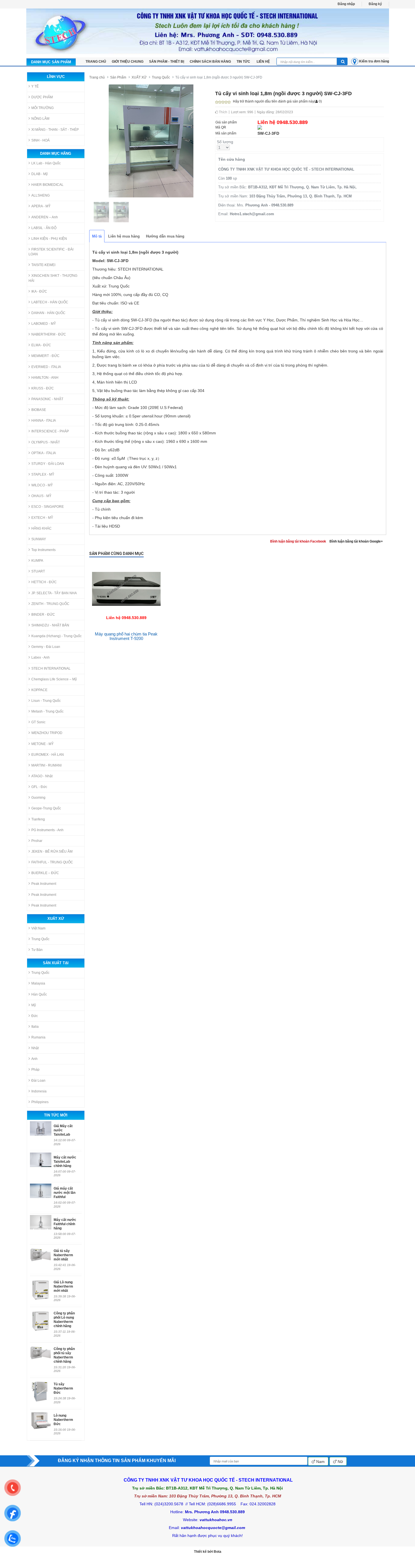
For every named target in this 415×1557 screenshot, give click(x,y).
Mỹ (33, 1005)
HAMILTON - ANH (44, 378)
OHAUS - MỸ (41, 496)
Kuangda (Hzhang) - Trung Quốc (56, 636)
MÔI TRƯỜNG (42, 108)
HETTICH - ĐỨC (44, 582)
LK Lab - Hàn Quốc (46, 163)
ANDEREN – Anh (44, 217)
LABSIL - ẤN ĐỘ (43, 228)
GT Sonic (38, 722)
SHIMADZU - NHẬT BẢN (50, 625)
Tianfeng (38, 819)
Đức (34, 1016)
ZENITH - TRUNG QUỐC (50, 604)
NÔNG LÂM (40, 119)
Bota (217, 1552)
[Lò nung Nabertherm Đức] (40, 1420)
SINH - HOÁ (40, 140)
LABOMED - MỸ (43, 324)
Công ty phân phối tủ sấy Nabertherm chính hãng (64, 1355)
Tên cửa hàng (231, 159)
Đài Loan (38, 1081)
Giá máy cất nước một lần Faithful (64, 1192)
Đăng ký (375, 4)
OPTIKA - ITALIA (43, 453)
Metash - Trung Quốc (47, 711)
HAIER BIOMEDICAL (47, 185)
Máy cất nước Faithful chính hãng (65, 1224)
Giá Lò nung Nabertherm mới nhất (63, 1286)
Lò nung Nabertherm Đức (63, 1420)
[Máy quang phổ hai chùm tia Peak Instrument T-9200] (126, 564)
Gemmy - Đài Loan (45, 647)
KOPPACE (39, 690)
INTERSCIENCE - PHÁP (50, 431)
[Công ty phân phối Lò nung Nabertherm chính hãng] (40, 1320)
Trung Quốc (40, 939)
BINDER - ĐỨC (43, 615)
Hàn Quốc (39, 994)
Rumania (38, 1037)
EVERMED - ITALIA (46, 367)
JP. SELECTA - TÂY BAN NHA (54, 593)
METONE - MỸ (42, 744)
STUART (38, 571)
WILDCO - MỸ (42, 485)
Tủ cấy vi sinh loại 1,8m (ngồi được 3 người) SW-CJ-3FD (218, 77)
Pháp (35, 1070)
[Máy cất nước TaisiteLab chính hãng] (40, 1160)
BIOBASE (38, 410)
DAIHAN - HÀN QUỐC (48, 313)
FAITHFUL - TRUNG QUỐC (52, 862)
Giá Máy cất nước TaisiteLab (63, 1130)
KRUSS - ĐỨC (42, 388)
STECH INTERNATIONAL (51, 668)
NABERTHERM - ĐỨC (48, 334)
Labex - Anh (40, 657)
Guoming (38, 798)
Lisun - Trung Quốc (46, 701)
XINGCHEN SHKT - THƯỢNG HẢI (53, 278)
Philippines (40, 1102)
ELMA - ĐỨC (41, 345)
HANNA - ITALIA (43, 421)
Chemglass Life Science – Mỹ (54, 679)
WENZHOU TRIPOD (46, 733)
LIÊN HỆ (263, 62)
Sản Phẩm (118, 77)
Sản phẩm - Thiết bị (166, 62)
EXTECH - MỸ (42, 518)
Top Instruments (43, 550)
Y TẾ (35, 86)
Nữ (340, 1461)
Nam (320, 1461)
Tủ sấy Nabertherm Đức (63, 1388)
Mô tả (97, 236)
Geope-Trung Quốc (46, 808)
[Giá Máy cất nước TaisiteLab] (40, 1128)
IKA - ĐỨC (39, 291)
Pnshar (36, 841)
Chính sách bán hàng (210, 62)
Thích (222, 112)
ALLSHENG (40, 195)
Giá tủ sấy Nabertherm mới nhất (63, 1255)
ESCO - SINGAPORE (47, 507)
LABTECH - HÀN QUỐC (49, 302)
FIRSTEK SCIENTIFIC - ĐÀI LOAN (51, 251)
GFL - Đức (39, 787)
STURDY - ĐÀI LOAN (47, 464)
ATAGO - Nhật (42, 776)
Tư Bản (37, 950)
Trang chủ (97, 77)
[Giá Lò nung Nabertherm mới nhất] (40, 1289)
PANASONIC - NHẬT (47, 399)
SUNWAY (38, 539)
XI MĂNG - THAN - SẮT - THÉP (55, 130)
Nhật (35, 1048)
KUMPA (37, 561)
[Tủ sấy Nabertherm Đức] (40, 1391)
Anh (34, 1059)
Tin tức (244, 62)
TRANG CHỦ (96, 62)
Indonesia (39, 1091)
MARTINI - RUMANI (46, 765)
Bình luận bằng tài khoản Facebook (298, 541)
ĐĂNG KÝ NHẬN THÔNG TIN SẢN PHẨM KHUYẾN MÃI (117, 1460)
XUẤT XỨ (139, 77)
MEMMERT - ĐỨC (45, 356)
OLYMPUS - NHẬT (45, 442)
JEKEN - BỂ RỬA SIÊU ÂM (52, 851)
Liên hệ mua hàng (124, 236)
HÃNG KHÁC (41, 528)
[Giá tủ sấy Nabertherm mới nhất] (40, 1258)
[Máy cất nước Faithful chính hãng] (40, 1222)
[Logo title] (207, 31)
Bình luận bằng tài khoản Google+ (356, 541)
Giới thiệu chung (127, 62)
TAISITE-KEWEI (43, 265)
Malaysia (38, 983)
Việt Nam (38, 928)
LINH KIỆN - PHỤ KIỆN (49, 239)
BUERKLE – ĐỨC (45, 873)
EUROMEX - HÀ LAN (47, 755)
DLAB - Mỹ (39, 174)
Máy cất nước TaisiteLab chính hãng (65, 1161)
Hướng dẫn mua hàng (165, 236)
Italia (35, 1027)
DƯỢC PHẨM (42, 97)
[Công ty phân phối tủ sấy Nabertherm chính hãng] (40, 1356)
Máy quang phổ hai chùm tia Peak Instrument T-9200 (126, 636)
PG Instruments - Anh (47, 830)
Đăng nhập (346, 4)
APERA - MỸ (41, 206)
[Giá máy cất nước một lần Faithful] (40, 1191)
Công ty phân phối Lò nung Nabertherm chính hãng (64, 1319)
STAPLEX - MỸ (42, 474)
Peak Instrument (43, 884)
